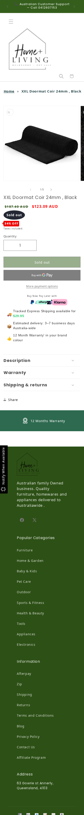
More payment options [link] (42, 286)
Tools (21, 623)
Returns (23, 705)
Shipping (24, 694)
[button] (12, 22)
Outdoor (24, 592)
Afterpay (24, 673)
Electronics (26, 644)
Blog (20, 726)
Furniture (25, 550)
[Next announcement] (75, 6)
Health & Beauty (30, 613)
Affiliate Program (31, 757)
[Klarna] (59, 301)
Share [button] (13, 400)
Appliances (26, 634)
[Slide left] (32, 190)
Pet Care (24, 581)
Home (9, 91)
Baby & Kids (27, 571)
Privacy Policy (28, 736)
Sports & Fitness (30, 602)
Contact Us (26, 747)
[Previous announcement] (9, 6)
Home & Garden (30, 560)
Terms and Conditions (35, 715)
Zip (19, 684)
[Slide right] (52, 190)
